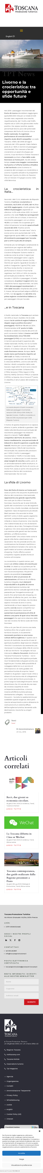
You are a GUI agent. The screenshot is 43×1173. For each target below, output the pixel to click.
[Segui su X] (10, 940)
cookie (9, 1105)
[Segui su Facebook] (15, 940)
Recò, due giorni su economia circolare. (18, 799)
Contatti (10, 1086)
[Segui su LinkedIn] (6, 940)
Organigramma (12, 1081)
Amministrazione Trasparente (18, 1091)
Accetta (21, 1153)
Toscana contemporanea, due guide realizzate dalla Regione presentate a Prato (21, 876)
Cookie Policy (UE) (14, 1114)
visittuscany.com (13, 1055)
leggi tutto (14, 809)
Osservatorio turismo (15, 1064)
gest (10, 803)
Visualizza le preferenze (21, 1165)
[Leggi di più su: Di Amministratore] (37, 731)
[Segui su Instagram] (19, 940)
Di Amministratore (25, 729)
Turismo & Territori (13, 806)
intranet (10, 1119)
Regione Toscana (13, 1050)
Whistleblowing (13, 1100)
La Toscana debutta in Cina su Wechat (19, 835)
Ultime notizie (11, 842)
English (9, 36)
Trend (13, 723)
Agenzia (10, 1077)
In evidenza (25, 803)
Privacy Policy (12, 1095)
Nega (21, 1159)
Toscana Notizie (13, 1059)
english (10, 1109)
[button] (39, 1131)
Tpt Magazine (12, 1069)
